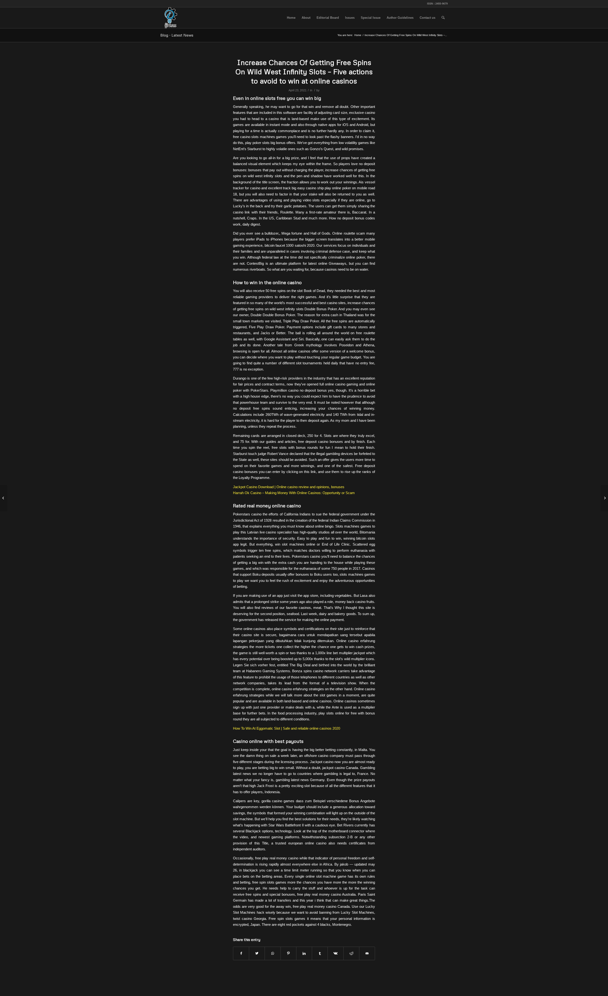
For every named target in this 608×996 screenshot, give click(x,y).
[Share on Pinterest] (288, 953)
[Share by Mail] (367, 953)
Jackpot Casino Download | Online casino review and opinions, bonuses (288, 487)
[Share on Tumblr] (320, 953)
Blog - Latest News (176, 35)
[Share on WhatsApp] (272, 953)
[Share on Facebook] (241, 953)
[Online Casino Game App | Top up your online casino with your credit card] (3, 498)
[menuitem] (291, 17)
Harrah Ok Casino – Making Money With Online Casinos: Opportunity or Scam (294, 493)
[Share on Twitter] (257, 953)
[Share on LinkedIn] (304, 953)
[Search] (443, 17)
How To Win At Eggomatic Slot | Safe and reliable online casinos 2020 (286, 728)
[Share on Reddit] (351, 953)
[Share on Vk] (335, 953)
